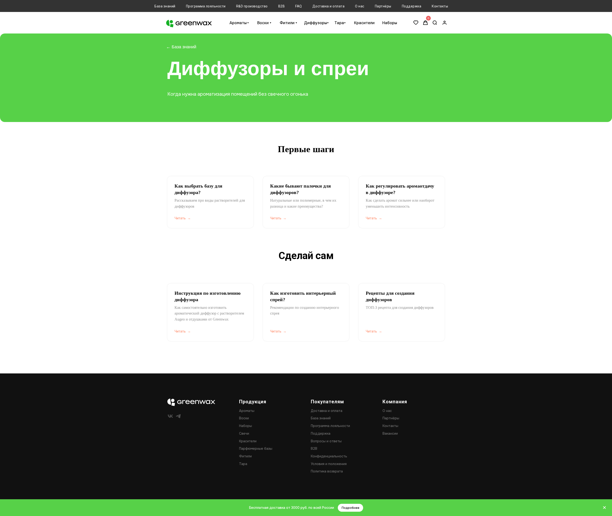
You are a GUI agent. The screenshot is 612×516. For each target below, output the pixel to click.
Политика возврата (327, 471)
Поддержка (411, 6)
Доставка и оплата (328, 6)
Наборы (389, 22)
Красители (364, 22)
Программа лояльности (206, 6)
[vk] (170, 416)
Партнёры (383, 6)
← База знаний (181, 46)
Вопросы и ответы (326, 441)
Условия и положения (329, 464)
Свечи (244, 433)
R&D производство (252, 6)
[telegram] (178, 416)
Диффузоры (315, 22)
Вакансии (390, 433)
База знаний (164, 6)
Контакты (440, 6)
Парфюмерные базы (255, 448)
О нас (359, 6)
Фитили (287, 22)
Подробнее (350, 508)
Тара (339, 22)
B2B (281, 6)
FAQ (298, 6)
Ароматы (238, 22)
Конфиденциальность (329, 456)
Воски (263, 22)
